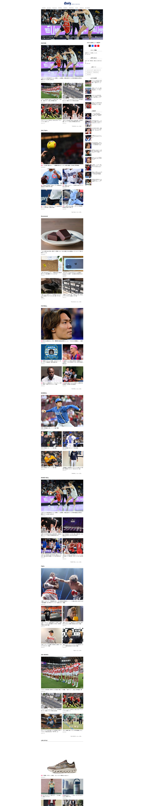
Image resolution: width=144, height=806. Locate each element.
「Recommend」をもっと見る (75, 301)
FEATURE (43, 43)
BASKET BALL (45, 477)
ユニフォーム (89, 70)
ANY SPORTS (44, 654)
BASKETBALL (95, 72)
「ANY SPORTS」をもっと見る (75, 736)
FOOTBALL (44, 306)
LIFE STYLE (44, 740)
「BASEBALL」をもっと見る (76, 473)
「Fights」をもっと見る (77, 650)
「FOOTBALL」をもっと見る (76, 388)
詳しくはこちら (87, 54)
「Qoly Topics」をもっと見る (76, 212)
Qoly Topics (44, 130)
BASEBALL (44, 393)
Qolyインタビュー (97, 70)
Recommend (44, 216)
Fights (42, 566)
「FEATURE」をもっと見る (76, 126)
